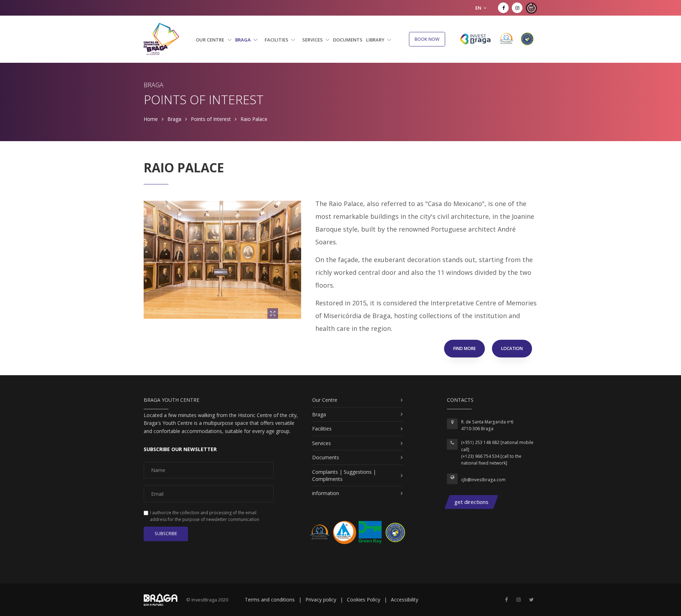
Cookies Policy (363, 599)
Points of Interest (211, 119)
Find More (464, 348)
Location (512, 348)
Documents (347, 40)
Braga (243, 40)
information (325, 493)
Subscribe (166, 534)
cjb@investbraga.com (483, 480)
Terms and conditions (270, 599)
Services (313, 40)
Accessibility (404, 599)
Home (151, 119)
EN (478, 8)
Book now (427, 39)
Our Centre (210, 40)
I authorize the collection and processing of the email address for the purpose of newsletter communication (204, 516)
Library (376, 40)
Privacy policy (320, 599)
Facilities (277, 40)
